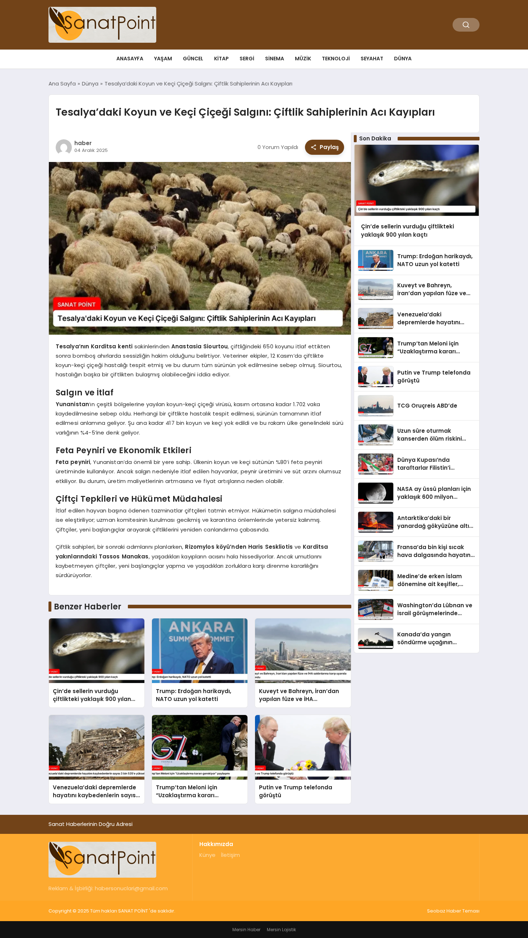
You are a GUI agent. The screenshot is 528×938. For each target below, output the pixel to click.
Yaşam (163, 58)
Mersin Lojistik (281, 930)
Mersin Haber (246, 930)
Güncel (193, 58)
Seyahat (372, 58)
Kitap (221, 58)
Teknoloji (336, 58)
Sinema (274, 58)
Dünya (403, 58)
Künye (207, 855)
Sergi (247, 58)
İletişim (230, 855)
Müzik (303, 58)
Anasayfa (129, 58)
